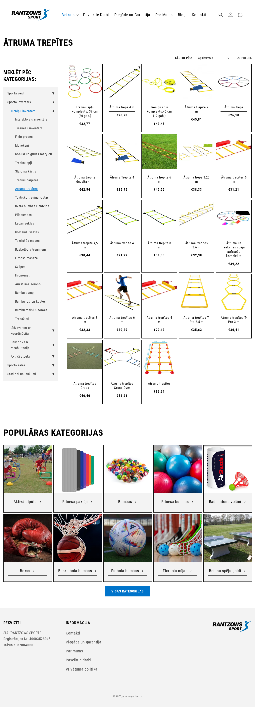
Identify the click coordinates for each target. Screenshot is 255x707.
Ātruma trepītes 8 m (84, 320)
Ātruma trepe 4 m (122, 107)
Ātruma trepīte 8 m (159, 245)
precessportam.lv (132, 696)
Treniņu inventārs (23, 111)
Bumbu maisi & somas (31, 310)
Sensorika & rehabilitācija (20, 345)
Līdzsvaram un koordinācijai (21, 330)
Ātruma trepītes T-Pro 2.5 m (196, 320)
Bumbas (125, 501)
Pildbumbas (23, 215)
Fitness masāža (26, 258)
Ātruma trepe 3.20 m (197, 179)
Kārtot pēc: (183, 58)
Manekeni (22, 145)
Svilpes (20, 267)
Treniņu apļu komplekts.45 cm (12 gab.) (159, 111)
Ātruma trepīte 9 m (196, 109)
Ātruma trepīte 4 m (122, 245)
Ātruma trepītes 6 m (233, 179)
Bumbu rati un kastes (30, 301)
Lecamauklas (24, 223)
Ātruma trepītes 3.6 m (196, 245)
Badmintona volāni (225, 501)
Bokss (25, 571)
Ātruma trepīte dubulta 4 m (84, 179)
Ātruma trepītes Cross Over (122, 385)
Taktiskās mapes (27, 241)
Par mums (74, 651)
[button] (70, 15)
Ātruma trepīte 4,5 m (85, 245)
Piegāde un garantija (83, 642)
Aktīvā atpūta (20, 356)
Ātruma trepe (233, 107)
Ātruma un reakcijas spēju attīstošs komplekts (234, 249)
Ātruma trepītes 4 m (159, 320)
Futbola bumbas (125, 571)
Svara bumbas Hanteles (32, 206)
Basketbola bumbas (75, 571)
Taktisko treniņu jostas (32, 197)
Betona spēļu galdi (225, 571)
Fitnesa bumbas (175, 501)
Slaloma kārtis (25, 171)
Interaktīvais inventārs (31, 119)
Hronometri (23, 275)
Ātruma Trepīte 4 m (122, 179)
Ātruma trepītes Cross (84, 385)
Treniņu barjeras (27, 180)
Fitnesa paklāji (75, 501)
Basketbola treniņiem (30, 249)
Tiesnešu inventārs (29, 128)
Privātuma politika (81, 669)
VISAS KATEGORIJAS (127, 591)
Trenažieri (22, 319)
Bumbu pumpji (25, 293)
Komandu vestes (27, 232)
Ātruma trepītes (26, 189)
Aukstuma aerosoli (29, 284)
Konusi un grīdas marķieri (33, 154)
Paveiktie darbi (78, 660)
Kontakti (73, 633)
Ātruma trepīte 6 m (159, 179)
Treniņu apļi (23, 163)
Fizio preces (24, 137)
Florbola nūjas (175, 571)
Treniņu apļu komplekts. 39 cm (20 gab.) (85, 111)
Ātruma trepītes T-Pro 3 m (234, 320)
